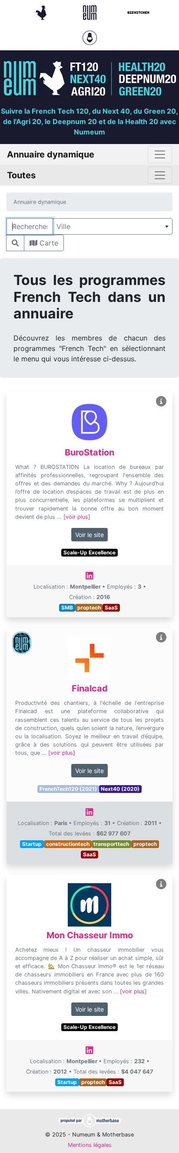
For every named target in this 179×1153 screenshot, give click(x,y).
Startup (32, 844)
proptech (89, 607)
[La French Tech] (42, 11)
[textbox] (112, 226)
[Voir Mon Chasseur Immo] (161, 884)
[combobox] (112, 226)
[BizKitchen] (138, 11)
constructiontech (68, 844)
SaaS (111, 607)
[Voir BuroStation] (161, 401)
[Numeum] (90, 11)
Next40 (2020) (120, 789)
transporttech (111, 844)
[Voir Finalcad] (161, 637)
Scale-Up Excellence (89, 552)
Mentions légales (90, 1145)
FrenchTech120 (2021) (68, 789)
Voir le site (89, 534)
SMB (67, 607)
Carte (47, 243)
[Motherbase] (89, 37)
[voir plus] (76, 517)
